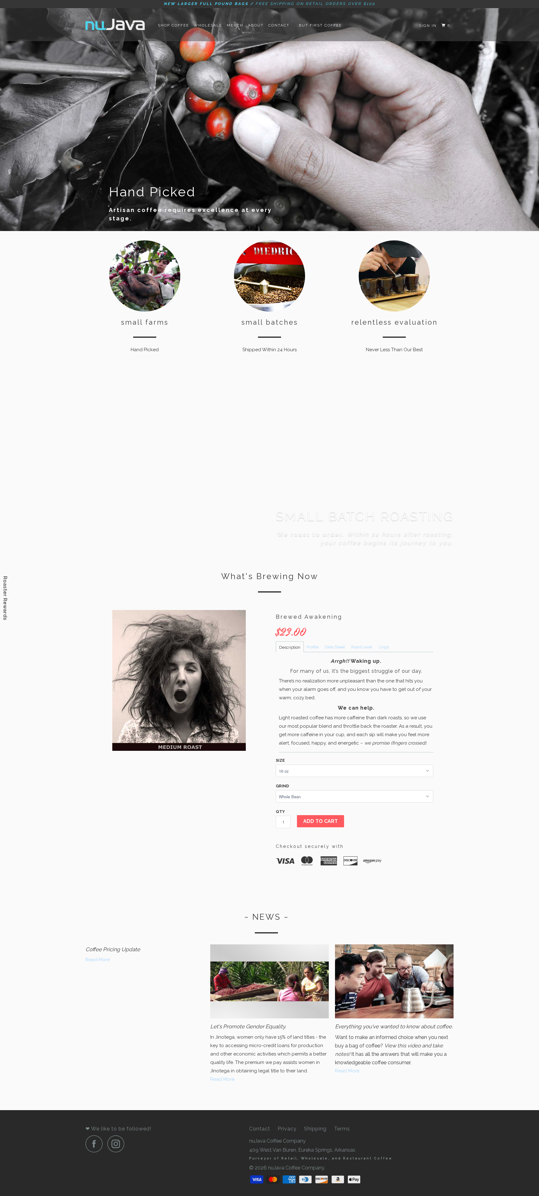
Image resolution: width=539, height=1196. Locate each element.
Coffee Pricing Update (112, 949)
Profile (312, 647)
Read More (97, 959)
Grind (282, 786)
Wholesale (208, 25)
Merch (235, 25)
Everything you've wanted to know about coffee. (394, 1026)
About (256, 25)
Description (289, 647)
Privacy (287, 1129)
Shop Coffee (173, 25)
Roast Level (361, 647)
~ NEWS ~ (266, 917)
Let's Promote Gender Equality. (248, 1026)
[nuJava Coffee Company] (117, 24)
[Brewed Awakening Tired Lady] (179, 680)
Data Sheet (335, 647)
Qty (280, 811)
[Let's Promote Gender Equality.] (269, 981)
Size (280, 760)
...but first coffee (318, 25)
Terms (342, 1129)
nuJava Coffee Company (296, 1168)
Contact (278, 25)
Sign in (428, 25)
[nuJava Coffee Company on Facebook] (95, 1143)
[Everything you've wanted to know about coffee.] (394, 981)
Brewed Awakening (309, 616)
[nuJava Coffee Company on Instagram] (117, 1143)
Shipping (315, 1129)
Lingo (384, 647)
